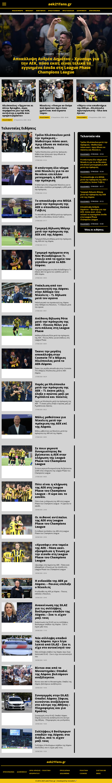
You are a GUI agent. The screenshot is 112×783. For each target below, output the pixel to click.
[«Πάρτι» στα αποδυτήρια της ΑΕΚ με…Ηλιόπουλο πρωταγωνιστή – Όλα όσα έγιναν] (93, 90)
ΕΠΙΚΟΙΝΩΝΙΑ (94, 11)
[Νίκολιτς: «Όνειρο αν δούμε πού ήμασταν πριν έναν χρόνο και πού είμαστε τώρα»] (56, 90)
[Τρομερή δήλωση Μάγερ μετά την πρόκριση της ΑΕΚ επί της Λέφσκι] (17, 235)
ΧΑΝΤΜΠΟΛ (41, 11)
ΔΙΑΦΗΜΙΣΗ (81, 11)
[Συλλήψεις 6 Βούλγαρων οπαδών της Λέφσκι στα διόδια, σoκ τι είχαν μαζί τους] (17, 739)
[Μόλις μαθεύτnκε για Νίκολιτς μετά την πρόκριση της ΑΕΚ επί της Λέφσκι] (17, 424)
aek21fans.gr (56, 762)
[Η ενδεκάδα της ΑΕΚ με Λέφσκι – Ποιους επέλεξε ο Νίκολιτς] (17, 588)
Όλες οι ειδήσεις (94, 229)
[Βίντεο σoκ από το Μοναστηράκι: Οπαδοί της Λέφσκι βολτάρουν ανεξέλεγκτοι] (17, 675)
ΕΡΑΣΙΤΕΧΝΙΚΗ (54, 11)
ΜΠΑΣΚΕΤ (29, 11)
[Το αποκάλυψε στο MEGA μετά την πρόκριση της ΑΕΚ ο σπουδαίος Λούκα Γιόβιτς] (17, 208)
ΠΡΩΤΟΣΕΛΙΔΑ (68, 11)
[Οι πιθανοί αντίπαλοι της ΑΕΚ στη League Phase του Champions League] (17, 524)
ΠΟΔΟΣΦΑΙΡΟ (17, 11)
